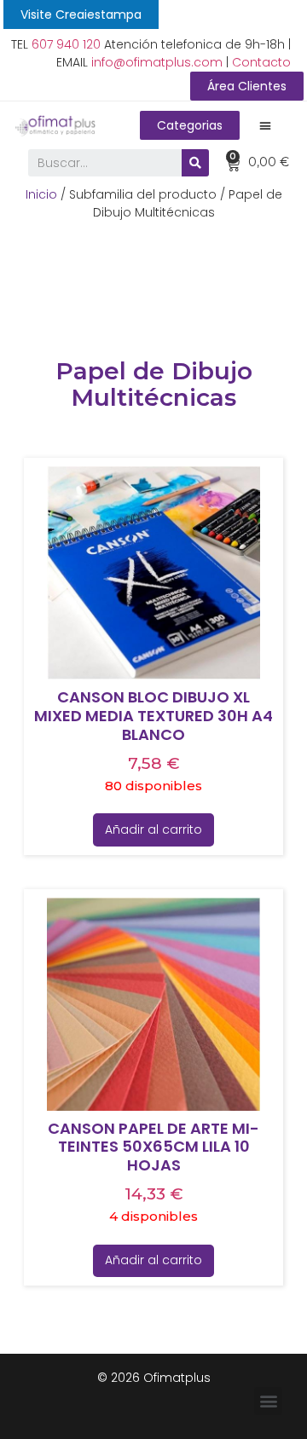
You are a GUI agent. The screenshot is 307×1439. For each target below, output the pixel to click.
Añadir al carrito (153, 829)
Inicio (41, 194)
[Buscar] (195, 162)
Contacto (261, 62)
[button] (81, 14)
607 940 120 (66, 44)
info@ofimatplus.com (157, 62)
